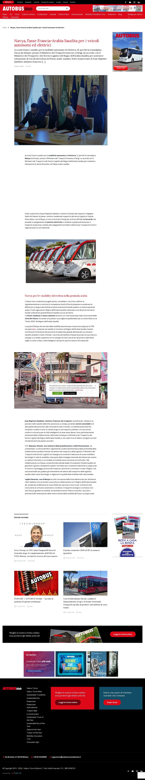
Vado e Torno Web (34, 691)
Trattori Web (32, 711)
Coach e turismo (28, 14)
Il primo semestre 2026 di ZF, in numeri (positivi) (81, 551)
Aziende (53, 14)
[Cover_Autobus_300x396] (127, 51)
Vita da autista (77, 14)
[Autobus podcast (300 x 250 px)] (102, 664)
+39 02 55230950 (40, 757)
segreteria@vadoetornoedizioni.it (66, 757)
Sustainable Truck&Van (36, 695)
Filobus (5, 17)
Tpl (11, 14)
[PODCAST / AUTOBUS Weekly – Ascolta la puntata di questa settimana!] (36, 583)
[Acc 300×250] (71, 664)
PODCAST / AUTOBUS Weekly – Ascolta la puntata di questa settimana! (33, 600)
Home (5, 28)
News (5, 14)
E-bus (17, 14)
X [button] (95, 386)
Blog (120, 14)
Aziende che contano (47, 2)
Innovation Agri (33, 742)
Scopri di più (112, 702)
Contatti (58, 2)
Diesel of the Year (34, 729)
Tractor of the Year (34, 733)
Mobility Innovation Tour (95, 14)
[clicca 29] (117, 8)
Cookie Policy (78, 390)
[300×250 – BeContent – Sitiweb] (39, 664)
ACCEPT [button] (57, 393)
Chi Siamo (20, 2)
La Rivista (36, 2)
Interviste (14, 17)
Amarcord (112, 14)
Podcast (65, 2)
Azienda (32, 561)
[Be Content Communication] (17, 773)
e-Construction (33, 714)
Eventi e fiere (64, 14)
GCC (34, 329)
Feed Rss (72, 2)
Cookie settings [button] (70, 393)
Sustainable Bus (33, 698)
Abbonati (8, 2)
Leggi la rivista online (123, 634)
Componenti (42, 14)
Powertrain (31, 701)
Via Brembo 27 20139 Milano (16, 757)
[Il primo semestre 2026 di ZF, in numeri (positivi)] (85, 534)
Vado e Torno (32, 688)
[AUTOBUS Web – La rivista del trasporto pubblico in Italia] (17, 8)
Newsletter (28, 2)
